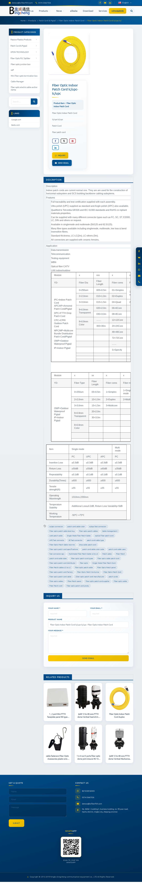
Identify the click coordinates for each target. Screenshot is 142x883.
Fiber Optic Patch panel (106, 567)
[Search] (34, 101)
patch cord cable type (95, 540)
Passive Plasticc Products (21, 39)
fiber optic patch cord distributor (62, 563)
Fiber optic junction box (21, 64)
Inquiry (61, 155)
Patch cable (107, 554)
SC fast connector (76, 540)
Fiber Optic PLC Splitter (20, 58)
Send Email (63, 162)
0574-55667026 (88, 797)
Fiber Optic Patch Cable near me (62, 544)
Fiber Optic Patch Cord (112, 572)
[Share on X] (64, 140)
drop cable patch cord (87, 544)
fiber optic (84, 563)
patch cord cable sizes (58, 558)
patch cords (113, 576)
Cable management (109, 531)
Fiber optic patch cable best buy (62, 531)
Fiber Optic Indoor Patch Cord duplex (119, 715)
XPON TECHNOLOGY (20, 52)
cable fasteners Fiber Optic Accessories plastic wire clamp (57, 757)
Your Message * (55, 630)
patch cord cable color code (93, 549)
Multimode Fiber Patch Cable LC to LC (83, 554)
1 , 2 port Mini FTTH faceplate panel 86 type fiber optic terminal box (57, 715)
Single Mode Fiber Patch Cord (104, 563)
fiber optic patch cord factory (61, 572)
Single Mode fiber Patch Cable (79, 535)
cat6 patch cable (56, 535)
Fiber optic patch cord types (82, 558)
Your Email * (96, 608)
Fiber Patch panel (74, 581)
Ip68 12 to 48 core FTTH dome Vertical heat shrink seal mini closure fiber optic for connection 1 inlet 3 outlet (88, 715)
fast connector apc (57, 554)
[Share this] (55, 140)
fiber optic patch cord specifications (64, 549)
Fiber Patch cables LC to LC (60, 567)
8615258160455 (88, 791)
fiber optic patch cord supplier (97, 581)
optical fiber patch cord (104, 535)
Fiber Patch (120, 554)
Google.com (16, 119)
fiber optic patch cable (84, 567)
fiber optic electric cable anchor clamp (24, 88)
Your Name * (54, 608)
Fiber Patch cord (56, 586)
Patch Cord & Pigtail (19, 45)
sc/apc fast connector (97, 526)
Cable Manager (17, 81)
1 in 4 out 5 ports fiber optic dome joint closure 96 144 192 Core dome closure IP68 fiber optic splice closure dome (88, 757)
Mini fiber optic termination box (24, 75)
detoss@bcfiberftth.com (92, 803)
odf (12, 69)
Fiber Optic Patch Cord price (88, 572)
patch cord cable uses (117, 549)
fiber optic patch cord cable (60, 576)
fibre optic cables (56, 581)
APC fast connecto (57, 540)
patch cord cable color (76, 526)
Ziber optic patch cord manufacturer (90, 576)
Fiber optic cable (120, 581)
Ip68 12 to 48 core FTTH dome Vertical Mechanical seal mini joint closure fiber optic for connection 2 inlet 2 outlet (119, 757)
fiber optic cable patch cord (108, 558)
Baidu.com (15, 125)
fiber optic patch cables (88, 531)
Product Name (55, 619)
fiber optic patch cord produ (78, 586)
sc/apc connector (56, 526)
